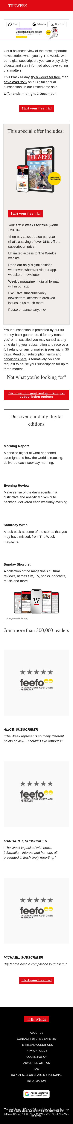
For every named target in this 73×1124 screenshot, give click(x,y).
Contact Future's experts (36, 1038)
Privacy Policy (36, 1050)
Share (15, 24)
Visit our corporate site (51, 1111)
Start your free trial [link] (37, 108)
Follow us (41, 24)
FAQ (36, 1068)
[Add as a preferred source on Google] (36, 1094)
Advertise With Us (36, 1062)
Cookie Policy (36, 1056)
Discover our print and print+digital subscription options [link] (36, 395)
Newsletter (60, 24)
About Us (36, 1032)
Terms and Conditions (36, 1044)
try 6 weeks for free (45, 77)
